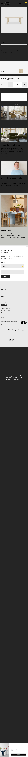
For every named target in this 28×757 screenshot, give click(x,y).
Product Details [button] (5, 95)
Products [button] (3, 286)
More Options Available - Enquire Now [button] (9, 90)
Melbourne (3, 312)
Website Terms (16, 334)
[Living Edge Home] (7, 3)
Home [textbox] (3, 262)
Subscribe (18, 754)
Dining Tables (8, 35)
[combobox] (6, 263)
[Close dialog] (27, 744)
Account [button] (3, 293)
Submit (6, 276)
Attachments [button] (4, 99)
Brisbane (3, 315)
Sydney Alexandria (5, 308)
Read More (5, 156)
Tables (2, 35)
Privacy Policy (11, 334)
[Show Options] (25, 752)
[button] (14, 64)
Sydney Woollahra (5, 310)
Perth (2, 317)
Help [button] (2, 296)
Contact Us (4, 304)
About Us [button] (3, 289)
